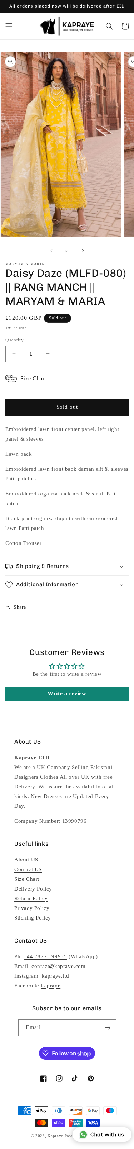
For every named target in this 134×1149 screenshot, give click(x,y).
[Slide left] (51, 250)
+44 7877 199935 (45, 956)
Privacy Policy (31, 908)
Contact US (28, 869)
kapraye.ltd (55, 976)
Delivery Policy (33, 889)
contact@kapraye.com (58, 966)
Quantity (14, 339)
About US (26, 860)
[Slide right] (83, 250)
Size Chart (26, 879)
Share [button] (20, 607)
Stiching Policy (32, 918)
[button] (9, 26)
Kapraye (55, 1136)
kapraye (50, 985)
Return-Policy (31, 898)
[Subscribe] (108, 1027)
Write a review (67, 693)
